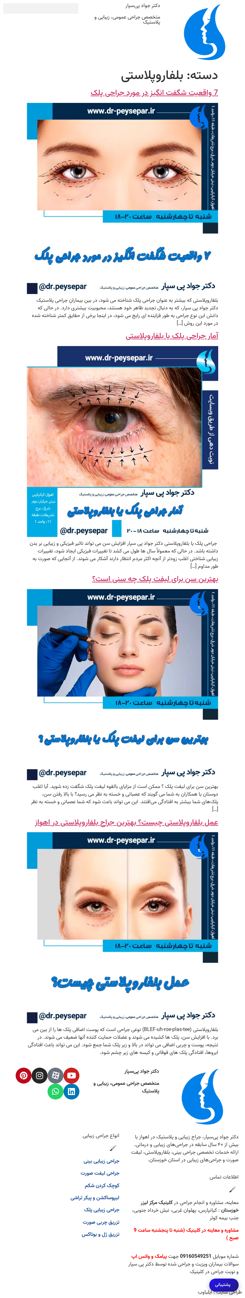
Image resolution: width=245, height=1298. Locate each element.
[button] (40, 8)
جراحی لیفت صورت (100, 1173)
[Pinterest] (24, 1076)
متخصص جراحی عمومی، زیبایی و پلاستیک (127, 19)
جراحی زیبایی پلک (101, 1210)
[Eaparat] (55, 1076)
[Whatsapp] (55, 1092)
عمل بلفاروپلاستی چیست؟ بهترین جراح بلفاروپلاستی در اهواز (126, 823)
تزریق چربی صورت (101, 1222)
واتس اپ (140, 1256)
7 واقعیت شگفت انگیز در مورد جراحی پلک (154, 93)
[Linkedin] (71, 1092)
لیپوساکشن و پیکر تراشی (95, 1198)
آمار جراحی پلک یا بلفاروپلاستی (172, 336)
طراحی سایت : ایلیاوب (220, 1292)
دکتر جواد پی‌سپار (142, 6)
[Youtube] (71, 1076)
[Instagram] (40, 1076)
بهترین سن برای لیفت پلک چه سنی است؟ (155, 579)
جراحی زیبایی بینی (101, 1161)
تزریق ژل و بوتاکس (100, 1234)
